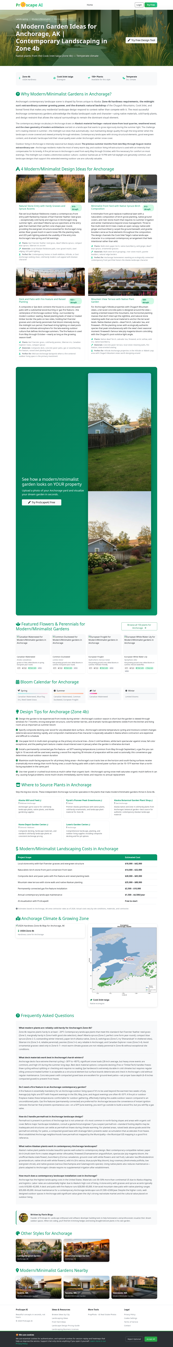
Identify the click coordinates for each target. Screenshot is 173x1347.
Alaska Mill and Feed (29, 800)
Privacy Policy (129, 1314)
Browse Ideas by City (61, 1314)
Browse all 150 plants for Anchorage (139, 626)
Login (139, 4)
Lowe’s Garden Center (77, 824)
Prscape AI (29, 5)
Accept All (151, 1339)
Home (90, 4)
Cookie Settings (130, 1318)
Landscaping (22, 19)
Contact (127, 1325)
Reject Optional (134, 1339)
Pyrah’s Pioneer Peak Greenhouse (83, 800)
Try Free (151, 4)
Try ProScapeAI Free (43, 502)
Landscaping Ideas (60, 1318)
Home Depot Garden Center (32, 824)
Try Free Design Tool (143, 40)
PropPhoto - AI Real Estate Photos (102, 1314)
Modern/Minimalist (41, 19)
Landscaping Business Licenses (65, 1329)
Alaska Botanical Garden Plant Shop (132, 800)
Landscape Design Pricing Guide (66, 1325)
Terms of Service (131, 1322)
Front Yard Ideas (59, 1322)
